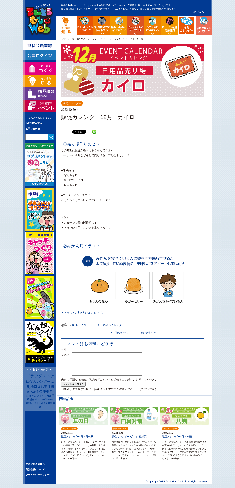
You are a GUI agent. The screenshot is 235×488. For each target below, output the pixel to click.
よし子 (42, 387)
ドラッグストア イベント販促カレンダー (194, 18)
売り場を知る (78, 39)
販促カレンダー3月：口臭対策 (129, 436)
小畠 (43, 403)
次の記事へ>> (147, 332)
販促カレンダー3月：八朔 (177, 436)
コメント (66, 354)
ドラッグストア (40, 376)
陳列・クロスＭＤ (101, 25)
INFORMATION (34, 123)
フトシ (38, 403)
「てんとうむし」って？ (39, 117)
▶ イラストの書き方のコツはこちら (82, 312)
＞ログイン (197, 12)
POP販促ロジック (85, 25)
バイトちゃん (48, 399)
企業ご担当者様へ (35, 463)
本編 (46, 391)
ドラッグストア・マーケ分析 (135, 25)
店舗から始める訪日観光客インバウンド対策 (118, 25)
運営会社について (35, 469)
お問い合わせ (33, 128)
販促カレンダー (99, 39)
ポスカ (38, 399)
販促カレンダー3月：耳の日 (77, 436)
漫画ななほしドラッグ (203, 25)
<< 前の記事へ (120, 332)
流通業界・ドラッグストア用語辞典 (169, 25)
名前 (66, 349)
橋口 (33, 387)
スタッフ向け (44, 395)
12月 (74, 325)
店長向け (30, 403)
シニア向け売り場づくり (152, 25)
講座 (32, 399)
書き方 (32, 395)
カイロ (82, 325)
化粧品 (49, 403)
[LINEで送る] (94, 129)
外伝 (39, 391)
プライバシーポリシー (38, 474)
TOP (63, 39)
